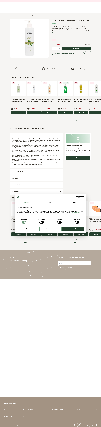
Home (4, 15)
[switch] (41, 222)
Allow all (73, 228)
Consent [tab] (26, 202)
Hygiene (8, 15)
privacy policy (69, 267)
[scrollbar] (50, 120)
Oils (17, 15)
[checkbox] (58, 267)
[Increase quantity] (59, 48)
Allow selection (50, 228)
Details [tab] (50, 202)
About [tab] (74, 202)
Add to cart (18, 112)
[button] (38, 409)
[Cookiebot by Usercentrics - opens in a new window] (77, 197)
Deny (27, 228)
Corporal (13, 15)
